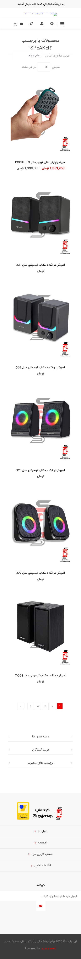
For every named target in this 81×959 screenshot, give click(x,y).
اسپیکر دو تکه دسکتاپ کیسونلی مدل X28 (40, 470)
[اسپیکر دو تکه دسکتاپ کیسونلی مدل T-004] (40, 627)
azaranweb (48, 948)
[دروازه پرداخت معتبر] (23, 819)
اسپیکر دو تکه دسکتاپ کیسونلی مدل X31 (40, 367)
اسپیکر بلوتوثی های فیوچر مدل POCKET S (40, 162)
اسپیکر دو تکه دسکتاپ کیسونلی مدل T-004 (40, 675)
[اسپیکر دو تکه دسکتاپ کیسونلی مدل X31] (40, 319)
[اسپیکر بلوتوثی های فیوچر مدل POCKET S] (40, 114)
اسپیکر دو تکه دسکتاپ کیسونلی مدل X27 (40, 573)
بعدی (20, 706)
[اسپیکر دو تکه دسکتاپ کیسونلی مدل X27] (40, 524)
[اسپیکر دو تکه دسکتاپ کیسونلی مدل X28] (40, 422)
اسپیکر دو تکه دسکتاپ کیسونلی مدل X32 (40, 265)
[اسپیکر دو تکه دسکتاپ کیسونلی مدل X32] (40, 216)
